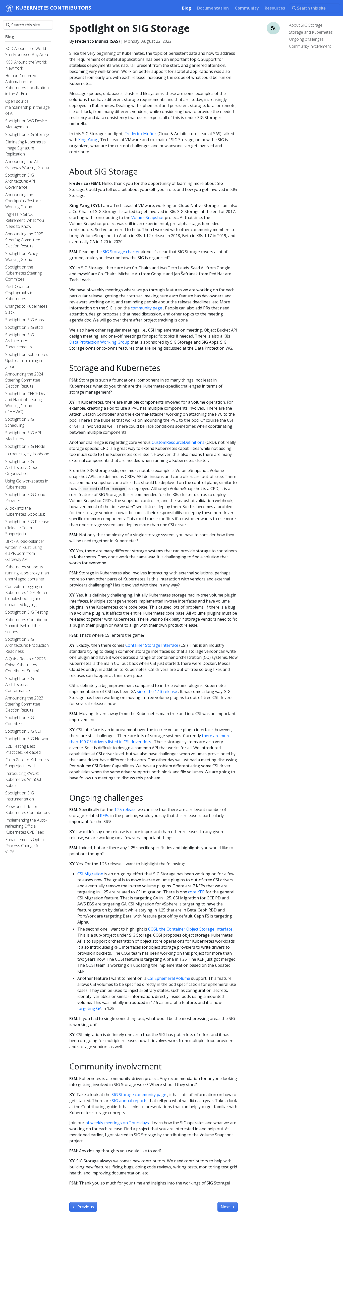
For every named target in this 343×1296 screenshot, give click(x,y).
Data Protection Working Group (99, 342)
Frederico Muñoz (140, 133)
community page (146, 308)
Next (228, 1207)
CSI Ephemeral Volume (168, 978)
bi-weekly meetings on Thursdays (117, 1122)
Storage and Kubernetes (311, 32)
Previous (83, 1207)
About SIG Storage (305, 25)
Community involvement (310, 46)
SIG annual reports (129, 1100)
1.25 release (125, 809)
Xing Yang (87, 139)
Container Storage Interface (151, 645)
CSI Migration (90, 874)
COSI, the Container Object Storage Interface (190, 929)
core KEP (196, 892)
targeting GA (89, 1008)
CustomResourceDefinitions (178, 442)
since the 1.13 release (157, 691)
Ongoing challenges (306, 39)
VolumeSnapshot (147, 217)
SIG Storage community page (138, 1094)
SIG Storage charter (121, 251)
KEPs (104, 815)
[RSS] (273, 28)
